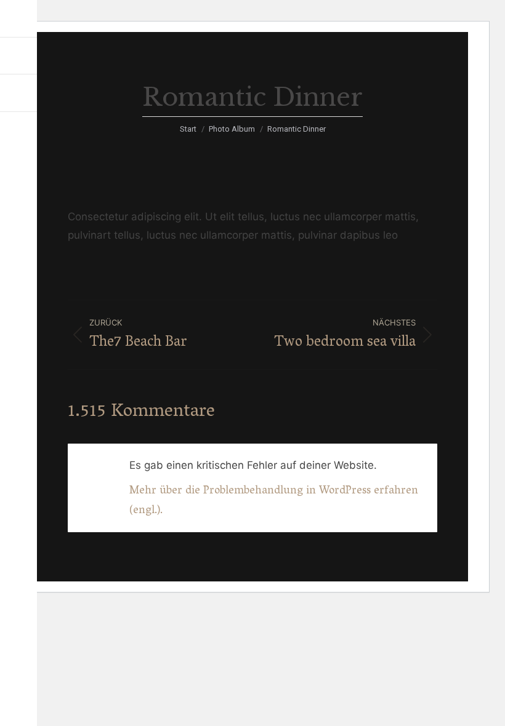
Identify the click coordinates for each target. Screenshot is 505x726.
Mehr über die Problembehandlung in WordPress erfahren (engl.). (273, 501)
